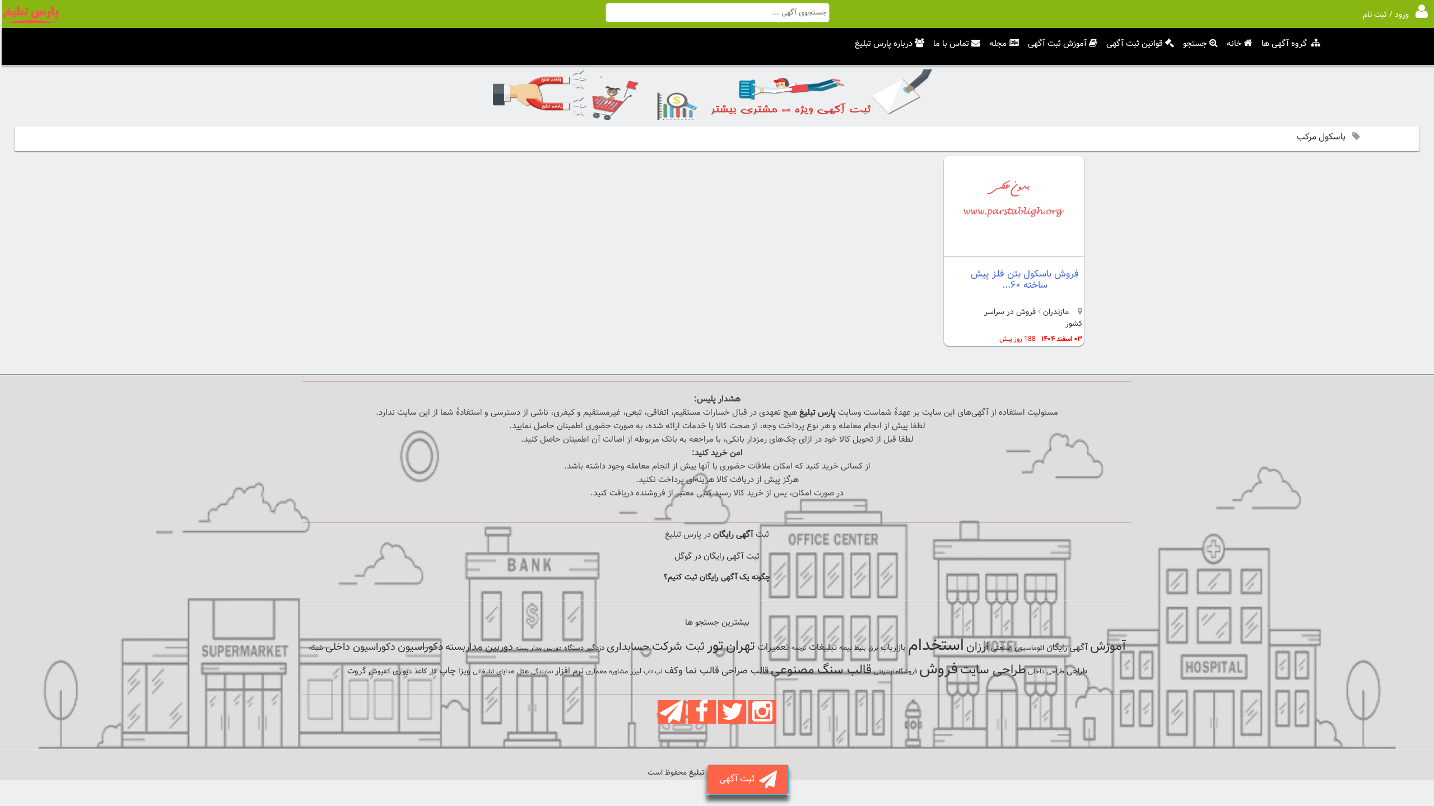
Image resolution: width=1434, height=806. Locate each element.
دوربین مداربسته (479, 647)
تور (715, 646)
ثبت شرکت (678, 647)
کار (433, 672)
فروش (938, 669)
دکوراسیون (420, 647)
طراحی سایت (993, 670)
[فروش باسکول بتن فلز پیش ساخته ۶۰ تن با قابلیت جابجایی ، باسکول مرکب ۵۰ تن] (1014, 247)
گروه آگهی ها (1284, 44)
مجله (998, 44)
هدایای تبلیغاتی (494, 672)
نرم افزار (569, 671)
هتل (523, 671)
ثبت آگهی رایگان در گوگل (717, 556)
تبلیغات (823, 648)
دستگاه (574, 648)
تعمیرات (773, 647)
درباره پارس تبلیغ (883, 44)
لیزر (635, 671)
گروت (356, 671)
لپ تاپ (653, 672)
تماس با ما (951, 44)
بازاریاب (893, 647)
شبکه (316, 648)
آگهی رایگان (1067, 647)
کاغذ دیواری (410, 671)
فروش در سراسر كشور (1033, 318)
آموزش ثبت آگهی (1057, 44)
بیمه (845, 648)
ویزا (464, 671)
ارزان (977, 647)
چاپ (447, 671)
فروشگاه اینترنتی (895, 672)
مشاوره (618, 671)
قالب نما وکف (691, 670)
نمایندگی (542, 672)
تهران (740, 646)
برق (873, 648)
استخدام (936, 646)
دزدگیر (595, 648)
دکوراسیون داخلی (360, 647)
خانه (1234, 44)
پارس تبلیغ (817, 412)
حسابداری (628, 647)
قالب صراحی (745, 671)
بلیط (860, 648)
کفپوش (379, 671)
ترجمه (799, 648)
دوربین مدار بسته (538, 648)
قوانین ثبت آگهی (1134, 44)
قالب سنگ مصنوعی (821, 670)
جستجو (1195, 44)
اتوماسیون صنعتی (1017, 648)
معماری (596, 671)
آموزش (1108, 647)
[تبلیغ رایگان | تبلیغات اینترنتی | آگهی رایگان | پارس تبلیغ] (31, 21)
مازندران (1055, 312)
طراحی (1077, 671)
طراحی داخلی (1046, 671)
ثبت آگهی (739, 779)
